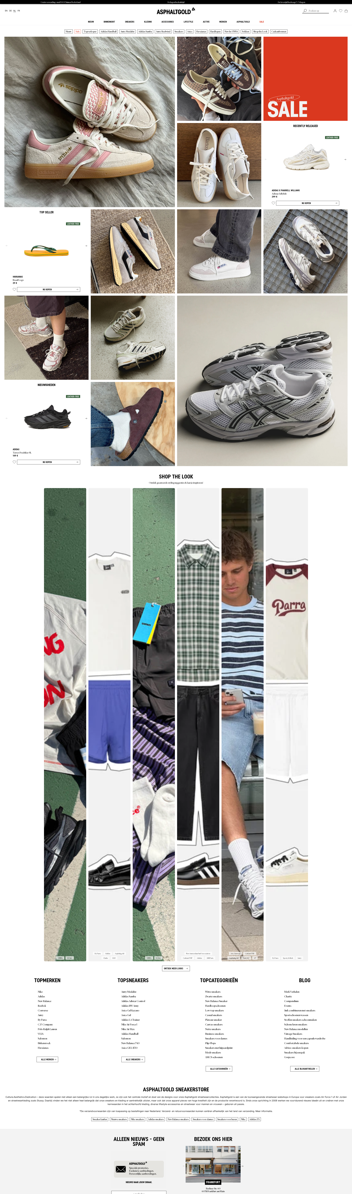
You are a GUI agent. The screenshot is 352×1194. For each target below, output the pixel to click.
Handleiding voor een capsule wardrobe (304, 1038)
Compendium (291, 1001)
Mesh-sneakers (213, 1052)
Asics (189, 31)
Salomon (42, 1038)
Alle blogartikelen (305, 1069)
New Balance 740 (130, 1043)
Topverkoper (90, 31)
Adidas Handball (108, 31)
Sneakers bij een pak (294, 1052)
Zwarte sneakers (213, 996)
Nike (40, 991)
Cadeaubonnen (278, 31)
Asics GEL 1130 (129, 1047)
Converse (43, 1010)
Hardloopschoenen (215, 1005)
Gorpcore (289, 1057)
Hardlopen (215, 31)
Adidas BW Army (130, 1005)
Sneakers (178, 31)
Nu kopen (306, 203)
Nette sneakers (213, 1029)
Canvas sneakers (214, 1024)
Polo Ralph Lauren (47, 1029)
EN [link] (6, 11)
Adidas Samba (145, 31)
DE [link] (10, 11)
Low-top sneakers (214, 1010)
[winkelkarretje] (346, 10)
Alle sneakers (133, 1059)
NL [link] (14, 11)
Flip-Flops (210, 1043)
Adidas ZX (254, 1119)
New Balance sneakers (178, 1119)
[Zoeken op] (305, 11)
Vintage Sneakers (293, 1033)
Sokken (245, 31)
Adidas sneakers (156, 1119)
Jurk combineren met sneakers (299, 1010)
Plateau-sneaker (213, 1019)
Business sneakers (214, 1033)
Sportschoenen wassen (296, 1015)
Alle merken (47, 1059)
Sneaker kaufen (100, 1119)
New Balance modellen (296, 1029)
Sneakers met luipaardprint (219, 1047)
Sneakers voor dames (216, 1038)
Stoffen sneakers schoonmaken (300, 1019)
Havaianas (201, 31)
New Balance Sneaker (216, 1001)
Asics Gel (126, 1015)
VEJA (40, 1033)
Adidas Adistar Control (133, 1001)
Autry (40, 1015)
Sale (78, 31)
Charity (288, 996)
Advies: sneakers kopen (296, 1047)
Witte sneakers (213, 991)
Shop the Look (260, 31)
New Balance (44, 1001)
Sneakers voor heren (227, 1119)
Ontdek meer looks (173, 968)
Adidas (41, 996)
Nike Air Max (128, 1029)
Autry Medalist (127, 31)
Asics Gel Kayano (130, 1010)
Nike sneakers (137, 1119)
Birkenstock (44, 1043)
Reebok (42, 1005)
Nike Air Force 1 (129, 1024)
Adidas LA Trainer (130, 1019)
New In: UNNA (231, 31)
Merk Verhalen (291, 991)
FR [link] (19, 11)
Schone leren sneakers (295, 1024)
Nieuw (69, 31)
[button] (273, 203)
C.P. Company (45, 1024)
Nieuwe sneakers (119, 1119)
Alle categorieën (219, 1069)
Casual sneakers (213, 1015)
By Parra (42, 1019)
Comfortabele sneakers (296, 1043)
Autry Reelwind (163, 31)
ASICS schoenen (214, 1057)
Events (287, 1005)
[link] (176, 10)
